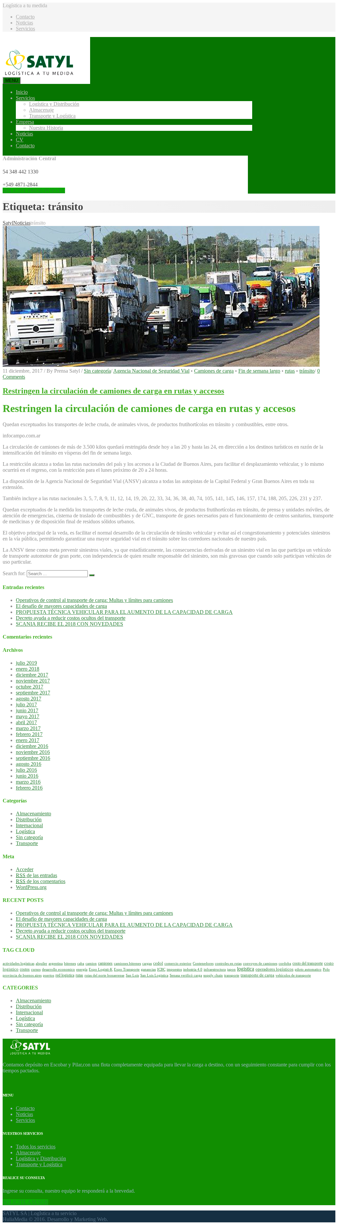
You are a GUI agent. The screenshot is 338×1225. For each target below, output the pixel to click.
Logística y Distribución (54, 104)
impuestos (174, 969)
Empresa (25, 122)
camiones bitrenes (127, 963)
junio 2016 (27, 776)
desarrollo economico (58, 969)
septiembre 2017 (33, 692)
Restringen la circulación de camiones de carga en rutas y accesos (113, 391)
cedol (158, 963)
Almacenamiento (33, 813)
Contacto (25, 16)
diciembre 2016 (32, 746)
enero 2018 (27, 669)
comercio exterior (177, 963)
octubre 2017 (29, 686)
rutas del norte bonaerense (104, 975)
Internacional (29, 825)
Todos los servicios (35, 1146)
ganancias (148, 969)
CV (19, 139)
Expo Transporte (127, 969)
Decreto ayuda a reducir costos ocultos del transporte (70, 618)
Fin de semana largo (259, 371)
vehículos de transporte (293, 975)
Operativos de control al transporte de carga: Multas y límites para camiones (94, 600)
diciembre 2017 (32, 675)
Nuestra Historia (46, 127)
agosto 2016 (28, 764)
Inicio (22, 92)
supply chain (213, 975)
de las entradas (36, 875)
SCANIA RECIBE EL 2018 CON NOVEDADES (69, 624)
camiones (105, 963)
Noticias (24, 22)
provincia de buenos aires (22, 975)
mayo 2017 (27, 716)
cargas (147, 963)
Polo (326, 969)
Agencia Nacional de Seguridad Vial (151, 371)
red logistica (64, 975)
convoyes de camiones (260, 963)
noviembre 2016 (33, 752)
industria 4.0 (192, 969)
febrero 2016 (29, 788)
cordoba (285, 963)
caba (80, 963)
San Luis (132, 975)
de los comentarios (40, 881)
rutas (290, 371)
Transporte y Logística (52, 116)
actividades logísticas (18, 963)
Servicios (25, 28)
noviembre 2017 (33, 681)
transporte (231, 975)
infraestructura (215, 969)
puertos (48, 975)
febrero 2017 (29, 734)
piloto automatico (308, 969)
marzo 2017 (28, 728)
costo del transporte (307, 963)
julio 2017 (26, 704)
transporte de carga (257, 975)
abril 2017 (26, 722)
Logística (25, 831)
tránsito (307, 371)
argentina (56, 963)
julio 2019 (26, 663)
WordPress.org (31, 887)
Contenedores (203, 963)
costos (25, 969)
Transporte (27, 843)
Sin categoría (97, 371)
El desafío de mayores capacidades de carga (61, 606)
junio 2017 (27, 710)
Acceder (24, 869)
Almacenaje (41, 110)
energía (81, 969)
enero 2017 (27, 740)
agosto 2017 (28, 698)
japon (231, 969)
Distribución (29, 819)
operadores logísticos (274, 969)
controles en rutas (228, 963)
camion (91, 963)
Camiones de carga (214, 371)
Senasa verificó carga (186, 975)
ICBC (161, 969)
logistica (245, 969)
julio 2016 (26, 770)
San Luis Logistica (154, 975)
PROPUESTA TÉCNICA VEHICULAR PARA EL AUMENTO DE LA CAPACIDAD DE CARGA (124, 612)
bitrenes (70, 963)
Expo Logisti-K (101, 969)
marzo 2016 (28, 782)
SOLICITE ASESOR (25, 1202)
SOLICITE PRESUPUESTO (34, 190)
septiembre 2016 (33, 758)
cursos (36, 969)
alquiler (41, 963)
